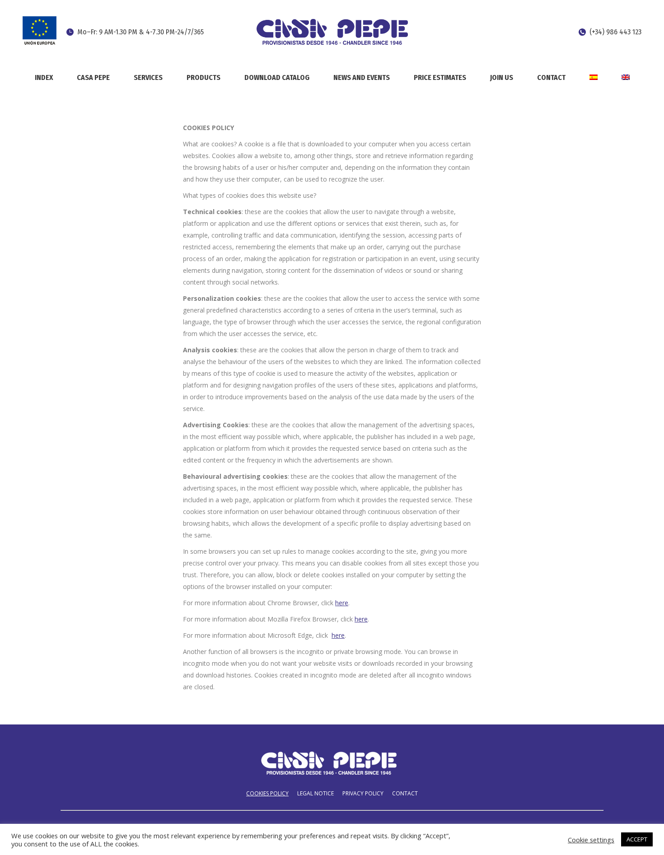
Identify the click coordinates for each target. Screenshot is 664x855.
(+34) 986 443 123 (615, 32)
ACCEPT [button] (637, 839)
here (341, 602)
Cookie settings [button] (591, 840)
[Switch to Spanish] (593, 77)
